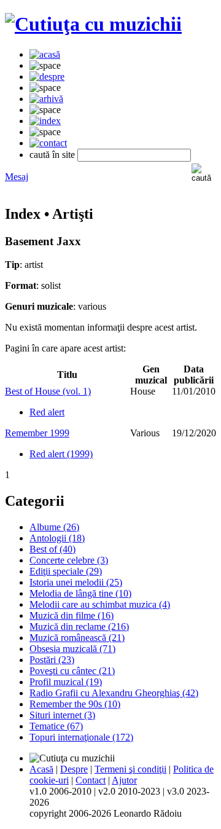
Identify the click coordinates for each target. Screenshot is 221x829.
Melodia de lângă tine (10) (80, 593)
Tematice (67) (56, 726)
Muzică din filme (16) (71, 615)
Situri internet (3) (62, 715)
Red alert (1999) (61, 454)
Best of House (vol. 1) (48, 391)
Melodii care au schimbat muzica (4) (99, 604)
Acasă (41, 769)
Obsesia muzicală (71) (72, 648)
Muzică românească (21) (77, 637)
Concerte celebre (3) (68, 560)
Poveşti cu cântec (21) (72, 671)
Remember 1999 (37, 433)
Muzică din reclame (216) (79, 626)
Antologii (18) (57, 538)
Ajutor (124, 780)
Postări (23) (51, 659)
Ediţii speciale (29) (65, 571)
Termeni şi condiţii (130, 769)
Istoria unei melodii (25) (75, 582)
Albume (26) (54, 527)
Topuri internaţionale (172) (81, 737)
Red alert (46, 412)
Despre (74, 769)
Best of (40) (52, 549)
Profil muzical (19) (65, 682)
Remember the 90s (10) (74, 704)
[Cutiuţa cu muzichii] (93, 24)
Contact (91, 780)
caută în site (52, 154)
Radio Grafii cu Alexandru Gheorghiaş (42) (113, 693)
